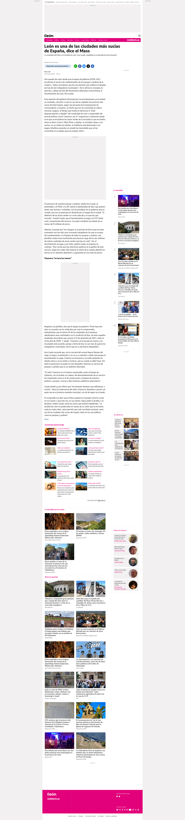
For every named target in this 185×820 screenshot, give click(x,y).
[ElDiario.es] (133, 40)
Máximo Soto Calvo (123, 319)
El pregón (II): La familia (119, 559)
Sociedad (70, 40)
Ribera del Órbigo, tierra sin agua (119, 547)
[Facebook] (80, 66)
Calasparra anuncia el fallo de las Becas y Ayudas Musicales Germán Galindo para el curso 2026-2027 (118, 423)
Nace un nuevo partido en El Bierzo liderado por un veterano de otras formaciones (90, 631)
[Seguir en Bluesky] (117, 810)
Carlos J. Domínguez (50, 698)
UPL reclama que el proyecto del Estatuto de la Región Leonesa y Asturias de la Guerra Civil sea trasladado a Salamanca (58, 723)
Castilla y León (102, 40)
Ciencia (77, 40)
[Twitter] (88, 66)
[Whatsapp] (75, 66)
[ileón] (58, 794)
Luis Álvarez (79, 607)
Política (56, 40)
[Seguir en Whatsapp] (136, 810)
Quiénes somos (72, 816)
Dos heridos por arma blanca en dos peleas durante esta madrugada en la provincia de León (59, 752)
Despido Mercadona (120, 2)
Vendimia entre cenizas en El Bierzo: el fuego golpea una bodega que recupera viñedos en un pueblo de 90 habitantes (59, 632)
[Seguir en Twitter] (120, 810)
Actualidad (49, 40)
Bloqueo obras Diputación (61, 2)
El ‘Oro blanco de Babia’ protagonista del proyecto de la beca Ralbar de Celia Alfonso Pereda (128, 340)
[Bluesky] (84, 66)
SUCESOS (127, 2)
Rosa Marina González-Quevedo (120, 588)
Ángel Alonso (118, 572)
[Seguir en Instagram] (127, 810)
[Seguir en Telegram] (124, 810)
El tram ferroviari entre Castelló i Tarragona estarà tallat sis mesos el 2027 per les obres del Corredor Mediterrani (119, 434)
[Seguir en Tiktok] (133, 810)
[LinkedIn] (92, 66)
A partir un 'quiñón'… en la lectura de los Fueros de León (128, 315)
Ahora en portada (51, 577)
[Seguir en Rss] (138, 810)
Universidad (85, 40)
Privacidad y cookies (90, 816)
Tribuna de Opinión (120, 530)
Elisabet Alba (48, 638)
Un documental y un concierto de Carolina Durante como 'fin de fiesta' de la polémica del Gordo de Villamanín (90, 662)
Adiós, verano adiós (120, 570)
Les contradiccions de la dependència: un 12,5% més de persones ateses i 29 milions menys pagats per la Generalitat (119, 445)
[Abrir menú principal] (139, 36)
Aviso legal (100, 816)
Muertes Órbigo (91, 2)
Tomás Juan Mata (119, 551)
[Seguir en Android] (117, 796)
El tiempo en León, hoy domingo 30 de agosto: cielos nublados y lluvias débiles (90, 533)
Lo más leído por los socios (54, 509)
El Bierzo (93, 40)
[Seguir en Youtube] (130, 810)
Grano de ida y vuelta (82, 2)
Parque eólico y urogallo (100, 2)
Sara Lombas (80, 668)
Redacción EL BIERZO (82, 635)
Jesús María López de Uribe (52, 540)
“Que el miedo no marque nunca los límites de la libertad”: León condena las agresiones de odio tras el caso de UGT (90, 693)
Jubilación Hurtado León (135, 2)
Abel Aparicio (48, 607)
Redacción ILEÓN (81, 538)
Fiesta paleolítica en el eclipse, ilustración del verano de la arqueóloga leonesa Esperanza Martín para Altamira (57, 534)
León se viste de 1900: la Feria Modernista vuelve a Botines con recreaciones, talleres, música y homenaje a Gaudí (58, 693)
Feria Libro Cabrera (111, 2)
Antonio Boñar (118, 562)
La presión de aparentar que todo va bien (120, 583)
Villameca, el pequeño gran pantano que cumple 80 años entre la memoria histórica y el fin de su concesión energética (59, 601)
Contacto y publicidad (111, 816)
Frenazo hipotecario (72, 2)
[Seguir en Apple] (119, 796)
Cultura (63, 40)
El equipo (80, 816)
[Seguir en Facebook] (122, 810)
